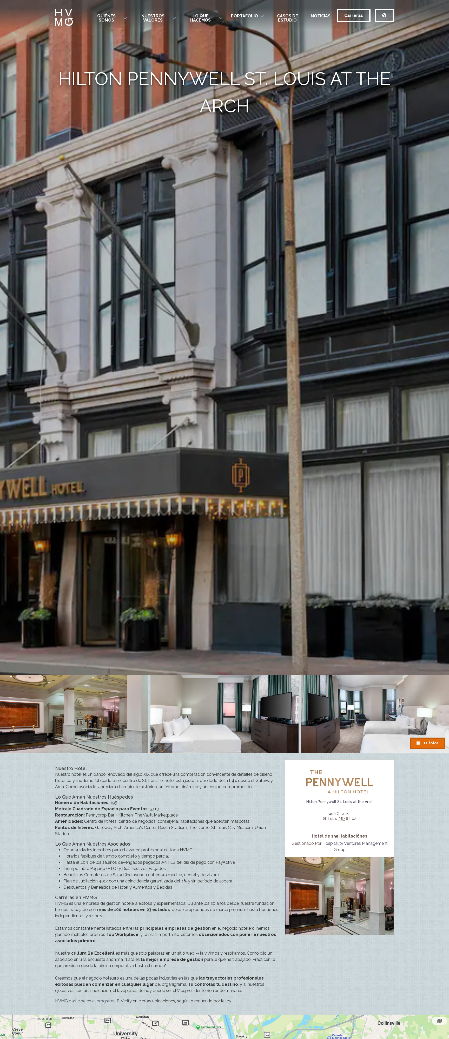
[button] (109, 18)
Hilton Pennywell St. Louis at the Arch (339, 802)
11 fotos (430, 743)
